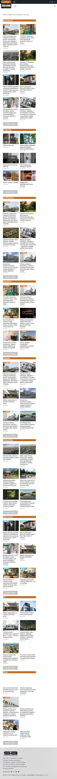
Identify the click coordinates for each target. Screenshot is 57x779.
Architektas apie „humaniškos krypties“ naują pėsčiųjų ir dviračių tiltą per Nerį (27, 425)
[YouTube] (18, 771)
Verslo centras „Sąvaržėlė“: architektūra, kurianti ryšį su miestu (27, 345)
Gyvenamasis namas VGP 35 (10, 165)
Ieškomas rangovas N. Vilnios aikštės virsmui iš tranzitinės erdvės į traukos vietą (27, 482)
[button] (54, 6)
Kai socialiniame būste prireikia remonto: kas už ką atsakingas (10, 689)
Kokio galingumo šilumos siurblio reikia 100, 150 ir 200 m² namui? (27, 89)
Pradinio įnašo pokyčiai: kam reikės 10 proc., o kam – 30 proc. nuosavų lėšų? (11, 634)
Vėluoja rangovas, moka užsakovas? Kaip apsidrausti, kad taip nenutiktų (28, 690)
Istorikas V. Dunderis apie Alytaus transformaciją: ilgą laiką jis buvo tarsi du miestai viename (27, 65)
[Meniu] (14, 2)
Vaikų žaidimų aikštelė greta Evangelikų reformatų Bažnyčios (27, 147)
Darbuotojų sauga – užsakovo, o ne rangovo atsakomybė (10, 733)
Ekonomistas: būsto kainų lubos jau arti (26, 613)
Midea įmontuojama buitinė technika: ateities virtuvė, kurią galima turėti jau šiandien (27, 323)
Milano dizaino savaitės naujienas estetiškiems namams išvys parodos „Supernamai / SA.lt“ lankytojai (11, 90)
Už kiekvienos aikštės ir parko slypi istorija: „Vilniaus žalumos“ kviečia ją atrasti (10, 503)
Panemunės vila (8, 145)
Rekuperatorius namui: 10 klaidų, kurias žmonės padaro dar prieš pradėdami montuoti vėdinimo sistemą (10, 113)
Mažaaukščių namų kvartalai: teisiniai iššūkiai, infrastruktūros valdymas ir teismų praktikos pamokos (11, 712)
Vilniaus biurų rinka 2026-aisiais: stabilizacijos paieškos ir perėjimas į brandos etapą (10, 658)
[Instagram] (52, 2)
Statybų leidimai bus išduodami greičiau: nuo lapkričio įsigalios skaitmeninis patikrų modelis (27, 712)
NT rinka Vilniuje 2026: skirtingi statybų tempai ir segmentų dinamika (28, 656)
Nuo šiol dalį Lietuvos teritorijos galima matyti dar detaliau (11, 457)
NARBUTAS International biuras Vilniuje (26, 184)
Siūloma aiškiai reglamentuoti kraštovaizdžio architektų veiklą (25, 734)
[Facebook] (50, 2)
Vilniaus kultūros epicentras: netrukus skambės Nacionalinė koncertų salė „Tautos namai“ (27, 267)
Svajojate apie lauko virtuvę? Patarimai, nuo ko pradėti (27, 581)
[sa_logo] (6, 6)
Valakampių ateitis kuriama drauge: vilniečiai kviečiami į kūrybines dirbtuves (10, 482)
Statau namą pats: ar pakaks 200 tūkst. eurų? (10, 401)
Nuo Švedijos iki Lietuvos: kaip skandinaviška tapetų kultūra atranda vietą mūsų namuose (10, 323)
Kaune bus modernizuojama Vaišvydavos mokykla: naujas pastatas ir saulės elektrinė (10, 267)
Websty (46, 775)
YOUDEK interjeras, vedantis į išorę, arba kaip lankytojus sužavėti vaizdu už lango (27, 39)
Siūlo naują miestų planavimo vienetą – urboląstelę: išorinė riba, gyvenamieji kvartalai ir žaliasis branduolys (9, 66)
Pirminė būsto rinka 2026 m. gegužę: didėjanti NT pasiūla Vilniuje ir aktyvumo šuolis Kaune (26, 635)
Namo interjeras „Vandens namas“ (26, 165)
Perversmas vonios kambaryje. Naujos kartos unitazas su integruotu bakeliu (9, 345)
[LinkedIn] (54, 2)
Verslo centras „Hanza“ (10, 182)
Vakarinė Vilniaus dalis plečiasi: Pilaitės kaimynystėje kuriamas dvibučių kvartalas (10, 242)
